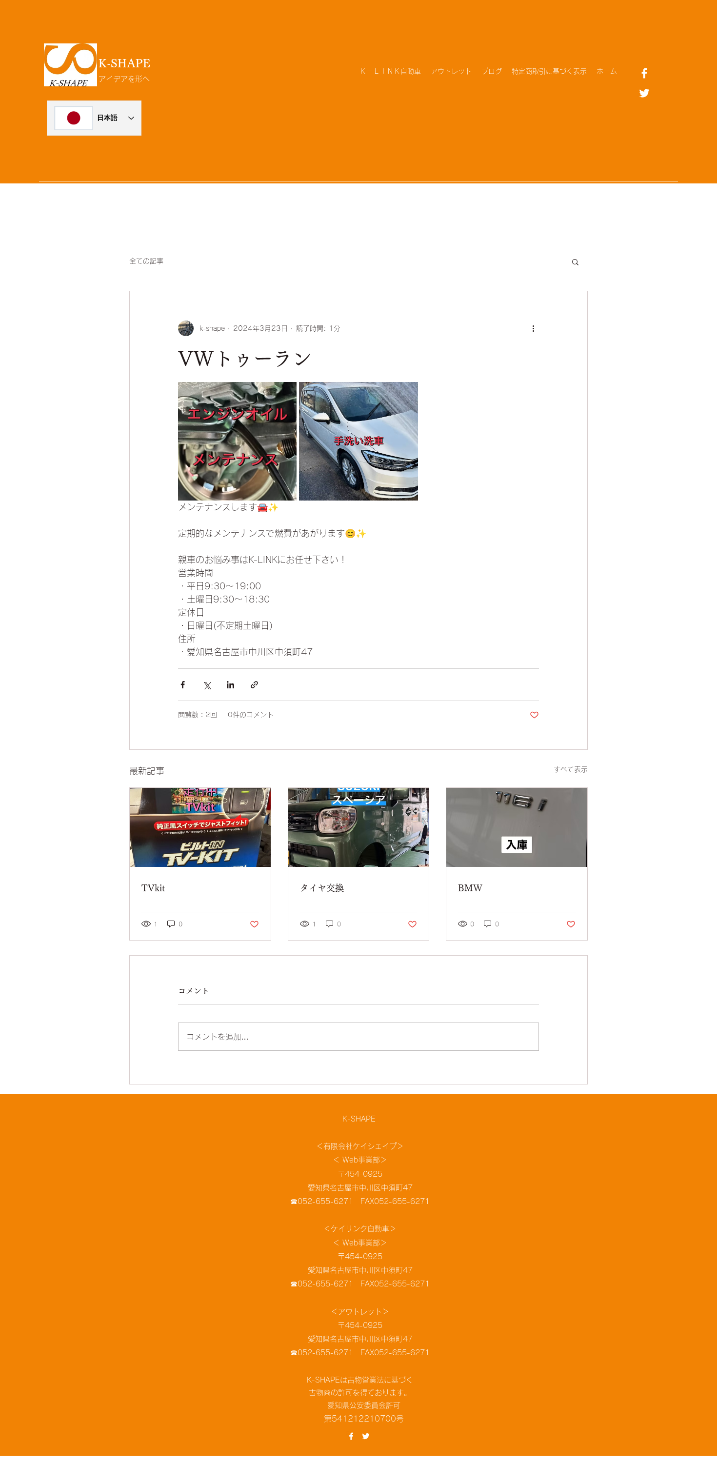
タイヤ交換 (322, 887)
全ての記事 (146, 261)
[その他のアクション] (533, 328)
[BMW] (516, 827)
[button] (575, 261)
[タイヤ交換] (358, 827)
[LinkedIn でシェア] (230, 684)
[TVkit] (200, 827)
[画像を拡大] (237, 441)
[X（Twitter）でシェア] (206, 684)
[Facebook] (644, 73)
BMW (470, 887)
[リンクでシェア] (254, 684)
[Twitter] (644, 93)
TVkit (153, 887)
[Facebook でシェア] (182, 684)
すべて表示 (571, 769)
